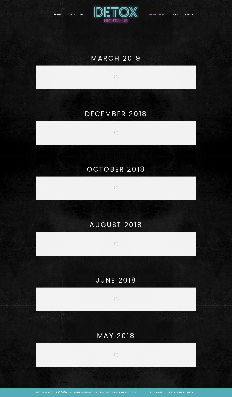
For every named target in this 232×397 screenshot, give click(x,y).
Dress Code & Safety (180, 392)
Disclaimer (155, 392)
